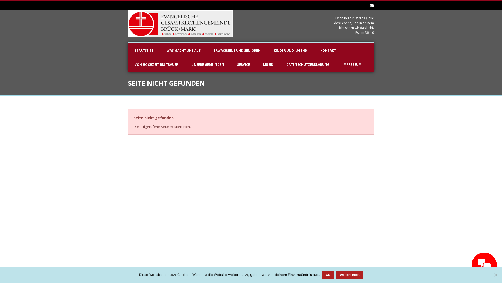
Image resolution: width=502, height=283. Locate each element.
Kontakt (328, 50)
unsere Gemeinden (207, 64)
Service (243, 64)
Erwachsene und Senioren (237, 50)
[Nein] (495, 274)
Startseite (144, 50)
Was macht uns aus (184, 50)
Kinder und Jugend (290, 50)
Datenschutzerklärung (307, 64)
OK (328, 275)
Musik (268, 64)
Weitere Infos (350, 275)
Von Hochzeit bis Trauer (156, 64)
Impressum (352, 64)
